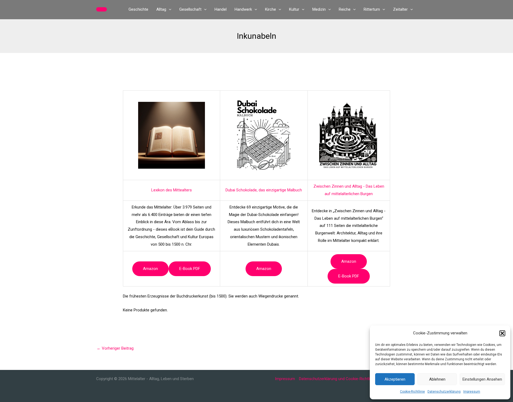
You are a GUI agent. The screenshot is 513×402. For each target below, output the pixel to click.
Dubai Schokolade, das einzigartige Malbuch (264, 190)
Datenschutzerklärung (444, 391)
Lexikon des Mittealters (171, 190)
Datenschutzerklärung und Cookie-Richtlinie (337, 378)
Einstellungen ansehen (482, 379)
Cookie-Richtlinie (412, 391)
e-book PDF (189, 268)
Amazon (150, 268)
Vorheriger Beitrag (115, 348)
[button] (502, 333)
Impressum (471, 391)
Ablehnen (437, 379)
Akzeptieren (394, 379)
